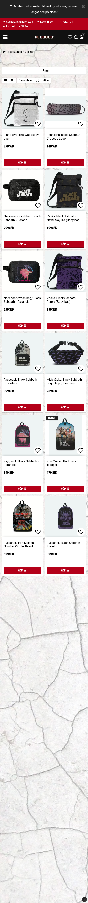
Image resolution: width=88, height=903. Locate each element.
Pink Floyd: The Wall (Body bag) (21, 136)
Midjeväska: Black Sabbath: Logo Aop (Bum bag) (64, 381)
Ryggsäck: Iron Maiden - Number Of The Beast (20, 544)
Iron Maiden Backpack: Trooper (62, 463)
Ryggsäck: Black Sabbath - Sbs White (21, 381)
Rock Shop (15, 51)
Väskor (29, 51)
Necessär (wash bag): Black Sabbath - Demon (22, 218)
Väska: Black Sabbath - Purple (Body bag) (62, 300)
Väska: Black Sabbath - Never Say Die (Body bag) (63, 218)
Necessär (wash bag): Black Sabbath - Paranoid (22, 300)
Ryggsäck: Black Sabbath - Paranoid (21, 463)
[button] (70, 37)
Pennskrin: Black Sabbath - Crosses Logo (64, 136)
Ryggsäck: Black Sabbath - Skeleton (64, 544)
